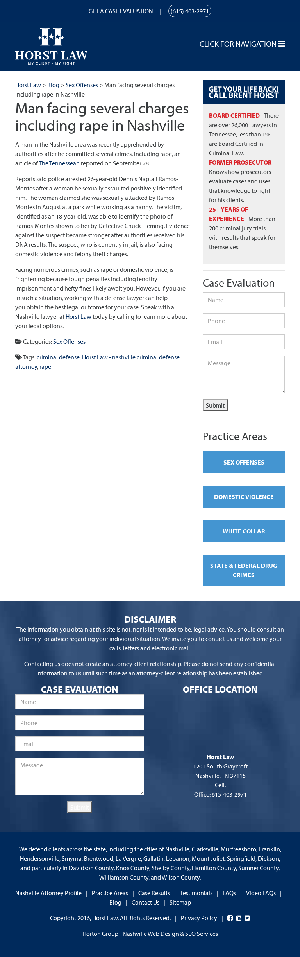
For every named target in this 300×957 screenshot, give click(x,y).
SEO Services (201, 933)
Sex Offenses (69, 341)
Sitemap (180, 902)
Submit (215, 405)
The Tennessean (59, 163)
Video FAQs (261, 893)
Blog (115, 902)
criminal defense (58, 357)
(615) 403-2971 (190, 11)
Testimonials (196, 893)
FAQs (229, 893)
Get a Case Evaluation (121, 11)
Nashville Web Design (151, 933)
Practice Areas (110, 893)
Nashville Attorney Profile (48, 893)
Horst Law (78, 316)
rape (45, 366)
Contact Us (145, 902)
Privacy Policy (199, 918)
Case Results (154, 893)
